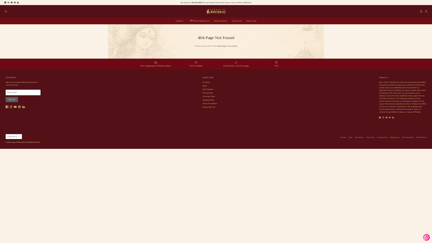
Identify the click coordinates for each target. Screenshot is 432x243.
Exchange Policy (209, 96)
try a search (232, 46)
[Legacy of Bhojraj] (216, 11)
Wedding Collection (220, 21)
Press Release (208, 89)
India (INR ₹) (12, 136)
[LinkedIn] (18, 2)
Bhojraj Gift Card (209, 107)
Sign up (12, 100)
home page (221, 46)
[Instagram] (8, 2)
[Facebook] (5, 2)
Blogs (205, 86)
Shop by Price (237, 21)
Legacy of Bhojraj (16, 142)
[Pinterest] (15, 2)
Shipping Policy (208, 100)
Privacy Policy (208, 93)
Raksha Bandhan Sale (201, 21)
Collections (179, 21)
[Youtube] (11, 2)
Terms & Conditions (210, 103)
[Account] (421, 11)
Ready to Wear (251, 21)
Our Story (206, 82)
